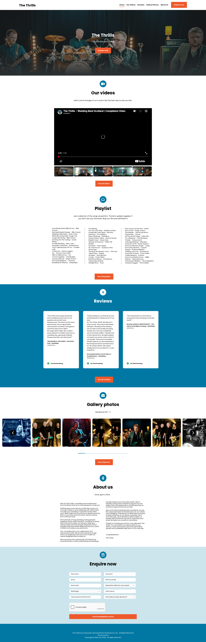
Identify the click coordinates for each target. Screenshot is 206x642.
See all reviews (104, 380)
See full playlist (104, 276)
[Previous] (13, 432)
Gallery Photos (152, 5)
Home (121, 5)
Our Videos (131, 5)
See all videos (104, 184)
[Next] (193, 432)
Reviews (140, 5)
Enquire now (179, 5)
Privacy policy (103, 635)
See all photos (104, 462)
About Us (164, 5)
